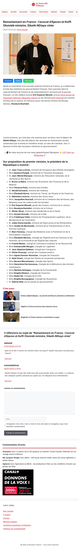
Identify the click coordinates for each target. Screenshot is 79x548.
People (63, 12)
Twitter (18, 81)
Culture (33, 12)
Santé (71, 12)
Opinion (54, 12)
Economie (23, 12)
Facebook (8, 81)
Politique (4, 12)
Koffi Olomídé (57, 98)
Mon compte (8, 511)
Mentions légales (10, 522)
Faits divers (43, 12)
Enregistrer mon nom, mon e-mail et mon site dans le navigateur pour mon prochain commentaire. (37, 425)
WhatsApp (28, 81)
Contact (6, 518)
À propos (6, 515)
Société (13, 12)
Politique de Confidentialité (14, 529)
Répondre (8, 359)
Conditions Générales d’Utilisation (17, 525)
